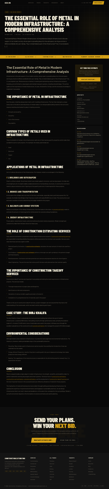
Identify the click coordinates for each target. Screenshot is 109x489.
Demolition (71, 479)
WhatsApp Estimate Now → (43, 440)
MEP (51, 479)
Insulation (71, 466)
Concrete (52, 474)
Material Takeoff (72, 461)
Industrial (32, 469)
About (62, 2)
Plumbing (52, 461)
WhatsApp (90, 471)
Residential (33, 466)
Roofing (51, 469)
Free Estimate (98, 2)
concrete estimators (30, 379)
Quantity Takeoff (34, 474)
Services (31, 2)
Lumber (71, 469)
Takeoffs (46, 2)
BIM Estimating (33, 471)
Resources (55, 2)
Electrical (52, 463)
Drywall (70, 463)
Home (89, 461)
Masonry (52, 471)
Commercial (33, 463)
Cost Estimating (34, 461)
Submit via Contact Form (89, 83)
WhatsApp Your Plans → (88, 79)
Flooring (71, 471)
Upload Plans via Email (67, 440)
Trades (39, 2)
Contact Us (90, 469)
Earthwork (71, 476)
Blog (7, 12)
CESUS (8, 3)
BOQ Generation (72, 474)
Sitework (52, 476)
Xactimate (32, 479)
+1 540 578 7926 (86, 2)
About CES (90, 463)
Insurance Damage (34, 476)
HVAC (51, 466)
